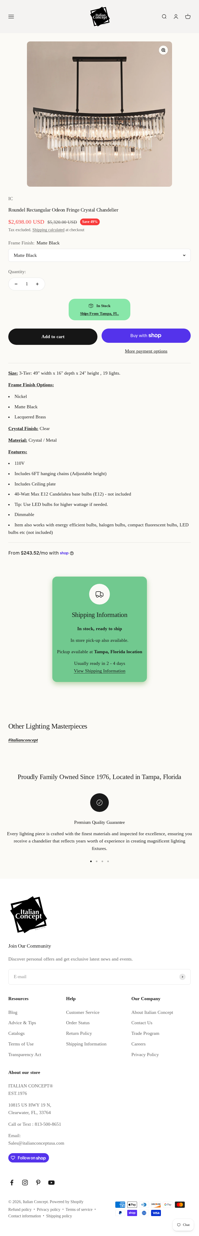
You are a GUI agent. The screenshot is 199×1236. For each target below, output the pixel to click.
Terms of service (79, 1209)
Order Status (78, 1022)
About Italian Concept (152, 1012)
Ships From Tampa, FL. (99, 313)
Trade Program (145, 1033)
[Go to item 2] (96, 861)
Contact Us (141, 1022)
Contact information (24, 1216)
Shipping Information (86, 1043)
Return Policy (79, 1033)
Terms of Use (21, 1043)
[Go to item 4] (108, 861)
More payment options (146, 351)
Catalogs (16, 1033)
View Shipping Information (99, 670)
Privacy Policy (145, 1054)
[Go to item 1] (91, 861)
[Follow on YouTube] (51, 1182)
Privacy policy (48, 1209)
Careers (138, 1043)
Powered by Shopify (66, 1201)
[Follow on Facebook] (11, 1182)
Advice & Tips (22, 1022)
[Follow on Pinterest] (38, 1182)
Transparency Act (24, 1054)
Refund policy (20, 1209)
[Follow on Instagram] (25, 1182)
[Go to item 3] (102, 861)
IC (10, 198)
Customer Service (83, 1012)
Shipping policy (59, 1216)
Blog (12, 1012)
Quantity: (17, 271)
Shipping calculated (48, 230)
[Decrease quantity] (16, 284)
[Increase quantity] (37, 284)
